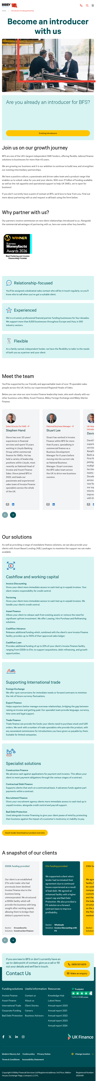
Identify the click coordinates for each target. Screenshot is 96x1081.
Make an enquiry (78, 973)
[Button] (87, 5)
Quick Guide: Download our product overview (25, 832)
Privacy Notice (43, 1054)
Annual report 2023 (58, 1020)
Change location (82, 1054)
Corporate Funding (11, 1010)
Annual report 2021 (57, 1010)
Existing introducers (48, 133)
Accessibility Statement (33, 1059)
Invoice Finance (10, 995)
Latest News (54, 1000)
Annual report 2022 (58, 1015)
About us (29, 1000)
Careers (29, 1010)
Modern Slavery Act (11, 1054)
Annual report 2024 (58, 1025)
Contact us (30, 995)
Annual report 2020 (58, 1005)
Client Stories (32, 1005)
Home (4, 11)
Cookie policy (28, 1054)
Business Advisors (34, 1015)
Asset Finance (9, 1000)
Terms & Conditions (11, 1059)
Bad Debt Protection (12, 1015)
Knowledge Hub (56, 995)
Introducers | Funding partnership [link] (22, 11)
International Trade (11, 1005)
